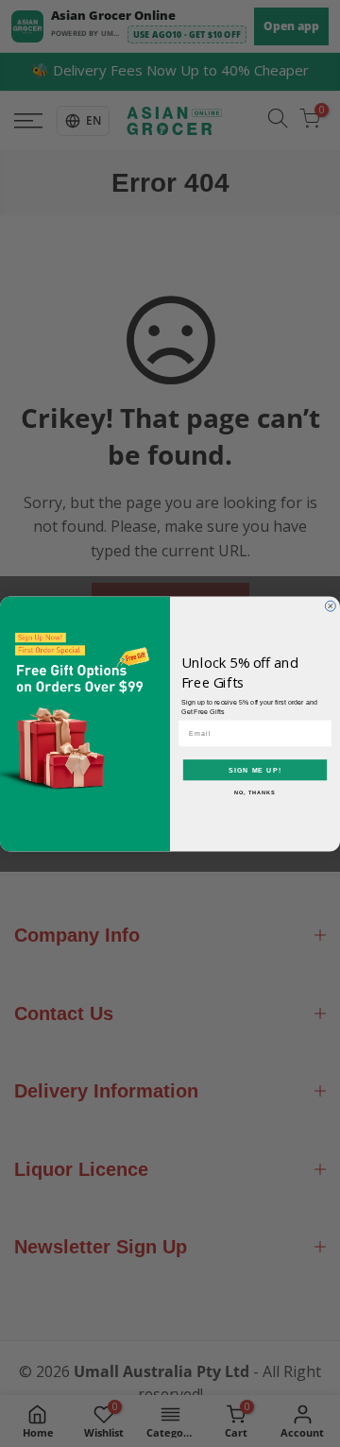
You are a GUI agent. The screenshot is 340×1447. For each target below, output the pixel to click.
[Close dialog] (330, 606)
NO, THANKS (255, 791)
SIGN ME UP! (255, 770)
